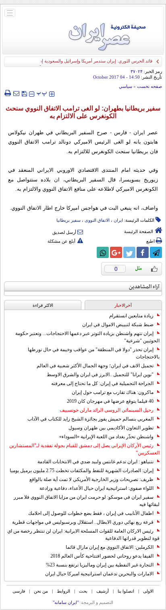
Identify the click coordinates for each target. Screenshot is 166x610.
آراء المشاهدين (144, 286)
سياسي (125, 86)
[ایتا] (89, 252)
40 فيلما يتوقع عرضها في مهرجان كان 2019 (110, 401)
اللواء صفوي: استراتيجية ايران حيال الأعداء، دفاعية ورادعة (96, 488)
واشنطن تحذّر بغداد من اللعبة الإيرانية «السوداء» (106, 436)
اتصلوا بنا (126, 591)
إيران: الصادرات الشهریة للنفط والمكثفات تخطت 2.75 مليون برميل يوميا (82, 470)
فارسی (18, 591)
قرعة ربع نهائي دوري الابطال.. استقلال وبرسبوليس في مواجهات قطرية (83, 522)
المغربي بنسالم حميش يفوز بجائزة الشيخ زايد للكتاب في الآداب (90, 419)
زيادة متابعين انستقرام (131, 316)
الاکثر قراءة (43, 305)
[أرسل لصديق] (16, 93)
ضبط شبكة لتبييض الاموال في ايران (118, 324)
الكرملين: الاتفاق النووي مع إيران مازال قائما (110, 547)
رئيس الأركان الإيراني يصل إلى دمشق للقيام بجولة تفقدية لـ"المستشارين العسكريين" (84, 449)
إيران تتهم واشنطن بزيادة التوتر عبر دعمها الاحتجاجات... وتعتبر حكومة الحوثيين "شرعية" (87, 337)
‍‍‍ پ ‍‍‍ (42, 93)
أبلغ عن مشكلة (61, 241)
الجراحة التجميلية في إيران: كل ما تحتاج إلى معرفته (102, 383)
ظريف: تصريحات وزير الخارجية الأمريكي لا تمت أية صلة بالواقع (91, 479)
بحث (83, 591)
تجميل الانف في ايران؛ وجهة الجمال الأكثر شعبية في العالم (95, 365)
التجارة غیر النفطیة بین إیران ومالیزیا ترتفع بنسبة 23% (100, 565)
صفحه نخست (149, 86)
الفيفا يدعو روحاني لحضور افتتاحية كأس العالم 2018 (102, 556)
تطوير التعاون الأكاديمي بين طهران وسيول (111, 428)
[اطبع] (7, 93)
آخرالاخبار (123, 305)
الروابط (63, 591)
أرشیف (102, 591)
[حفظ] (24, 93)
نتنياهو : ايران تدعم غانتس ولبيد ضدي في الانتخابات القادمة (95, 461)
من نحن (41, 591)
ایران (118, 220)
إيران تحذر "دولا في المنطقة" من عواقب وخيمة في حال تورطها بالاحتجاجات (94, 353)
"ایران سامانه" (66, 602)
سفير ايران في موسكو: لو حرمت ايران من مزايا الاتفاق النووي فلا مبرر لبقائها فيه (87, 500)
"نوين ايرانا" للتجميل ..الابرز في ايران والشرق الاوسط (100, 374)
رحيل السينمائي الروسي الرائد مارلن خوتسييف (107, 410)
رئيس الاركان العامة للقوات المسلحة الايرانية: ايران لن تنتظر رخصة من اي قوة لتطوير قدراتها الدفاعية (83, 534)
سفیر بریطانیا (68, 220)
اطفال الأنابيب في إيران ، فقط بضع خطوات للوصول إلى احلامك (91, 513)
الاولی (148, 591)
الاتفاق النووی (97, 220)
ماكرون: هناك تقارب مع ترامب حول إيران (113, 392)
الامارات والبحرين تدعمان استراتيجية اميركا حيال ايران (99, 574)
